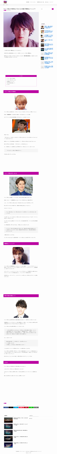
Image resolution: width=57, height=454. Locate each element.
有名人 (5, 10)
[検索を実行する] (53, 9)
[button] (5, 407)
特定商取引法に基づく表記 (33, 451)
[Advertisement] (21, 66)
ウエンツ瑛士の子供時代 (11, 78)
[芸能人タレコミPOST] (5, 2)
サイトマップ (39, 451)
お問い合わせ (27, 451)
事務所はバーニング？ (10, 81)
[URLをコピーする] (36, 407)
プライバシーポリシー (22, 451)
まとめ (8, 84)
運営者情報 (17, 451)
